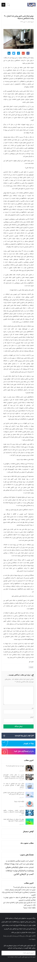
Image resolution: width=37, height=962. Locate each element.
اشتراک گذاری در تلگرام (18, 53)
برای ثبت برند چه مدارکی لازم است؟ (24, 887)
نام (33, 708)
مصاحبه (26, 867)
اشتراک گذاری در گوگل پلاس (23, 53)
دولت (30, 667)
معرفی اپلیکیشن (17, 867)
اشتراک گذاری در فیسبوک (28, 53)
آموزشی (31, 861)
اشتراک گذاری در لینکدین (9, 53)
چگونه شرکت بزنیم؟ (29, 908)
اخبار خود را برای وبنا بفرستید (24, 735)
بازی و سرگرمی (20, 861)
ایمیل (32, 717)
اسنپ (27, 861)
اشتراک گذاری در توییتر (13, 53)
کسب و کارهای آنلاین (24, 874)
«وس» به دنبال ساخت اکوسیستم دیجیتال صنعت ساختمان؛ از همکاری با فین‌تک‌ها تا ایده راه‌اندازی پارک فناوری (18, 892)
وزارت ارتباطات (11, 870)
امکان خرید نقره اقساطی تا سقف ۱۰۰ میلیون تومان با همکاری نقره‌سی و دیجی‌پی (19, 898)
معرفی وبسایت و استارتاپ (20, 869)
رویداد (12, 863)
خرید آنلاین (22, 864)
